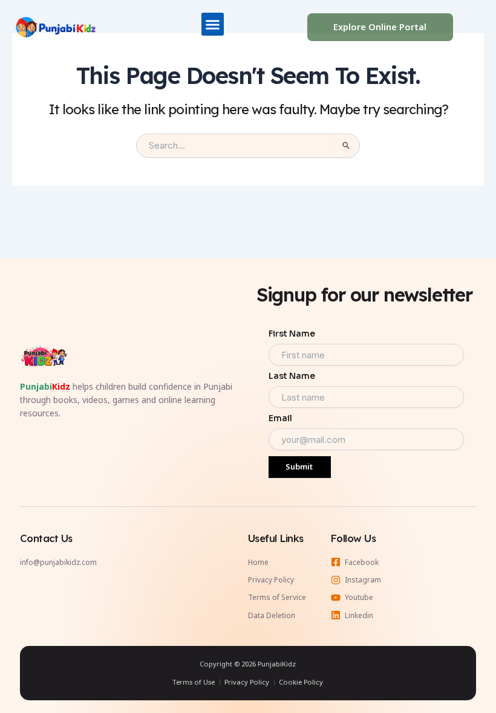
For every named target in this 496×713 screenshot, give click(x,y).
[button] (212, 24)
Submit (299, 466)
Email (280, 418)
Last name (292, 376)
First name (292, 333)
